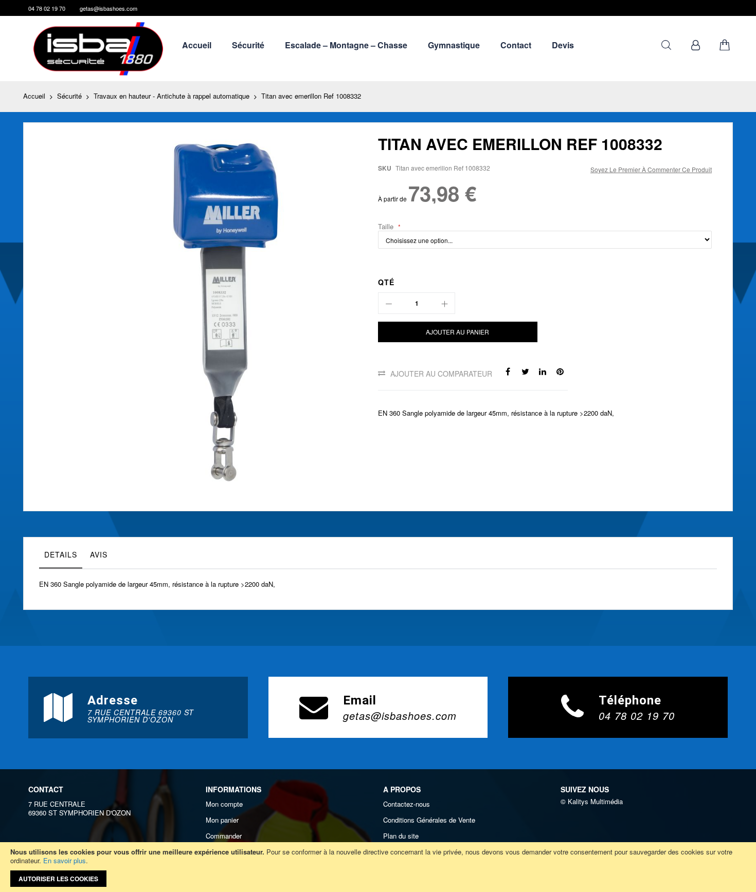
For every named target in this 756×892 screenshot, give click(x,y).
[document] (378, 867)
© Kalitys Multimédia (592, 801)
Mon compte (224, 804)
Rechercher (666, 45)
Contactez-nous (406, 804)
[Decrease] (389, 303)
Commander (224, 836)
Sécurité (69, 96)
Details (60, 554)
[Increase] (444, 303)
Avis (98, 554)
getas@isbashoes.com (108, 8)
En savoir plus (64, 860)
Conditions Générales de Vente (429, 820)
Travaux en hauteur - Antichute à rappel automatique (171, 96)
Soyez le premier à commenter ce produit (651, 169)
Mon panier (222, 820)
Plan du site (401, 836)
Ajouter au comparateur (441, 373)
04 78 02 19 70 (46, 8)
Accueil (34, 96)
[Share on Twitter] (525, 370)
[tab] (60, 557)
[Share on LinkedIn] (542, 370)
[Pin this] (560, 370)
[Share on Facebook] (507, 370)
